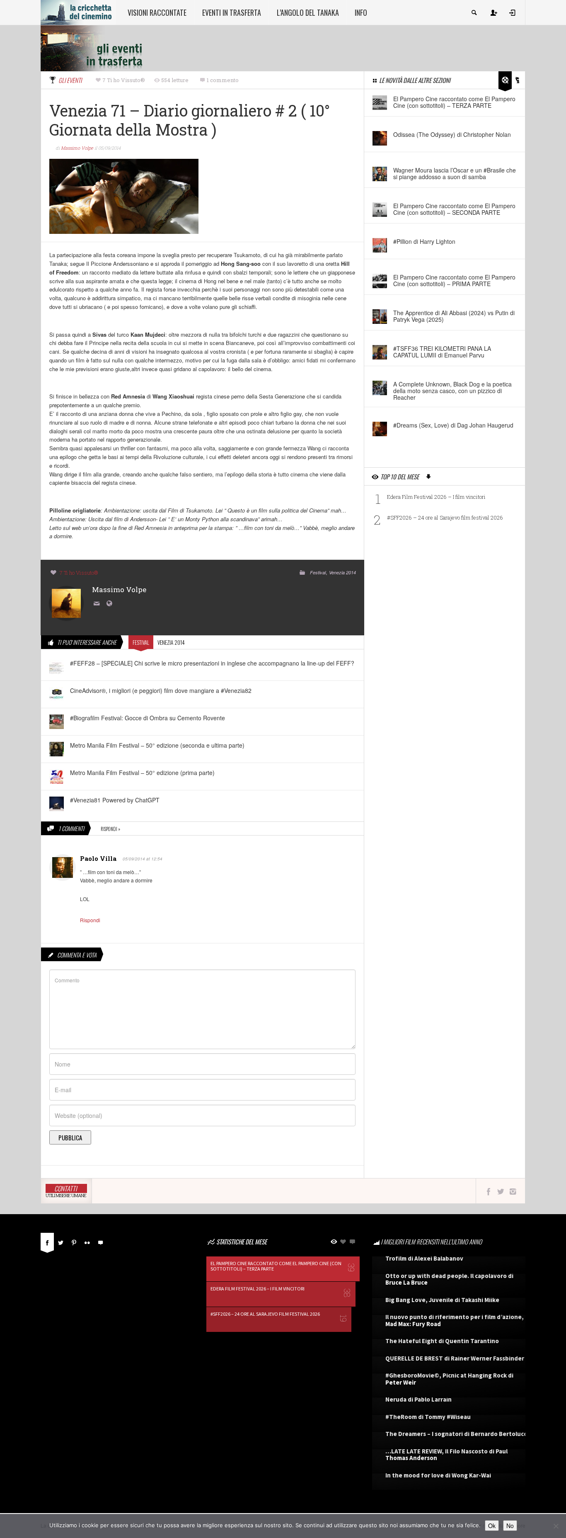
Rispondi (90, 919)
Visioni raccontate (157, 12)
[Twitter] (60, 1241)
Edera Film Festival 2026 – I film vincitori (436, 497)
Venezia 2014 (342, 572)
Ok (492, 1525)
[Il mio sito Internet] (110, 604)
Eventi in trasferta (231, 12)
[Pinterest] (73, 1241)
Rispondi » (110, 829)
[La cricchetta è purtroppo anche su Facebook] (488, 1191)
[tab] (47, 1244)
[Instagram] (513, 1191)
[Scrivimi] (98, 604)
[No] (555, 1526)
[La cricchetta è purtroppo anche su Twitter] (501, 1191)
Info (361, 12)
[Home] (78, 11)
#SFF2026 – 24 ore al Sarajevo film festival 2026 (445, 517)
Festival (318, 572)
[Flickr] (87, 1241)
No (510, 1525)
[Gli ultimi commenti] (100, 1241)
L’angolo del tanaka (308, 12)
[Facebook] (47, 1241)
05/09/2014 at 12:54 (142, 859)
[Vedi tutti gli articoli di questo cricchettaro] (66, 602)
